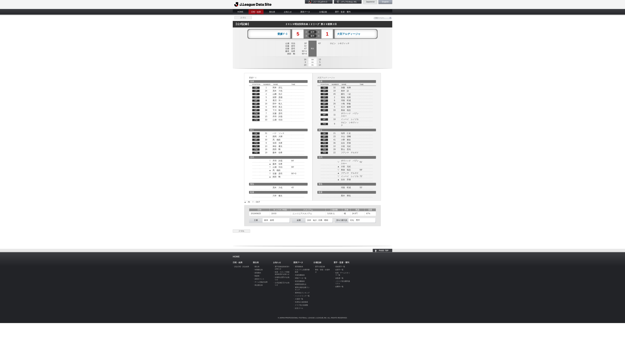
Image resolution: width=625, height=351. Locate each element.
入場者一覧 (299, 299)
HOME (240, 12)
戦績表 (257, 276)
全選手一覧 (339, 270)
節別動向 (258, 273)
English (385, 2)
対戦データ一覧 (300, 278)
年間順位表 (259, 270)
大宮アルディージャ (349, 34)
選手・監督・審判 (343, 12)
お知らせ (288, 12)
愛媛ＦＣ (283, 34)
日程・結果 (256, 12)
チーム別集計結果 (261, 282)
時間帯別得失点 (300, 284)
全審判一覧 (339, 286)
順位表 (272, 12)
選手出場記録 (320, 266)
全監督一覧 (339, 278)
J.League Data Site (253, 4)
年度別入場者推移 (301, 302)
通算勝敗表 (299, 266)
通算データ (305, 12)
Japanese (370, 2)
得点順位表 (259, 285)
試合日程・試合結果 (241, 266)
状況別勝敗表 (300, 281)
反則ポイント (259, 279)
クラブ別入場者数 (301, 305)
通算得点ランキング (302, 293)
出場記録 (323, 12)
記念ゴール (299, 308)
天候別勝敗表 (300, 275)
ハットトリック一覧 (302, 296)
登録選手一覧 (340, 266)
